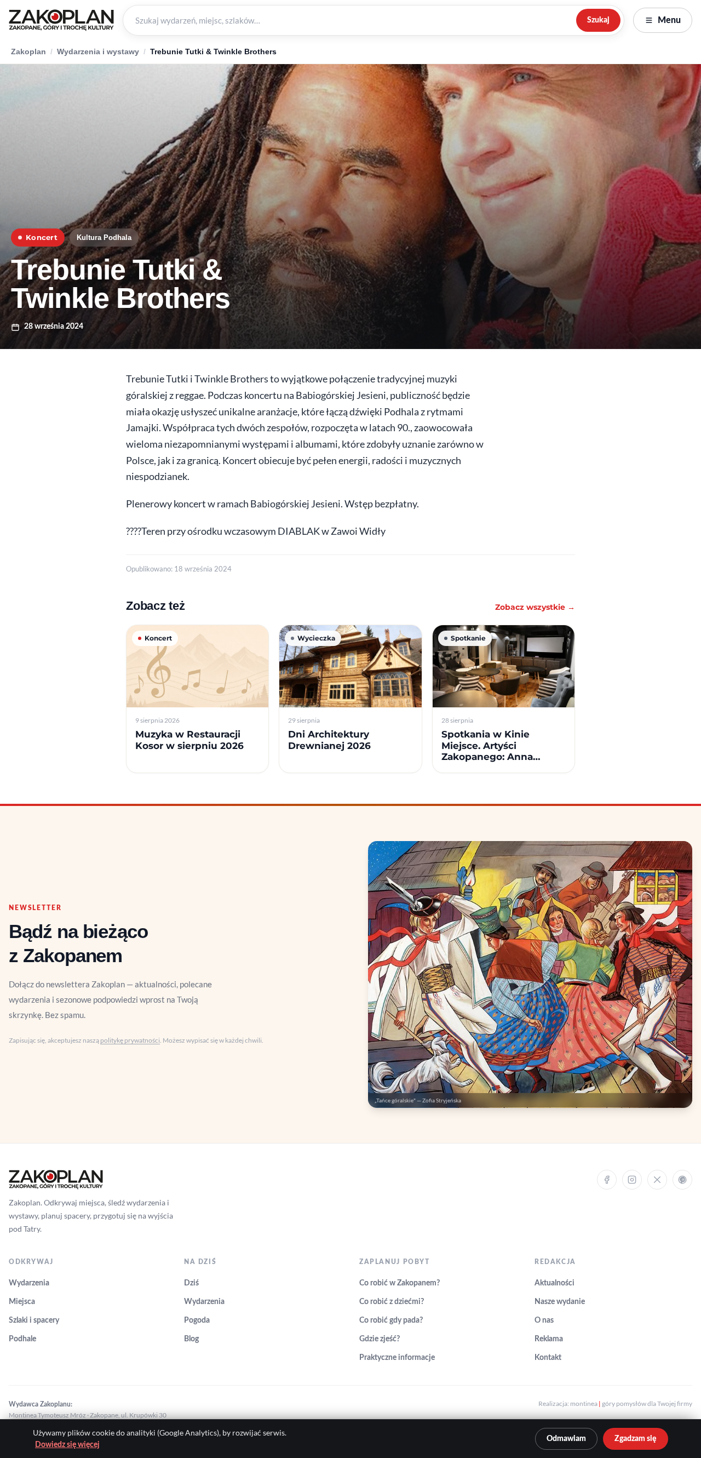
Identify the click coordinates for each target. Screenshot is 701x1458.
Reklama (549, 1339)
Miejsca (22, 1302)
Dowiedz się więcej (67, 1445)
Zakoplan (28, 52)
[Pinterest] (682, 1180)
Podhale (22, 1339)
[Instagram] (632, 1180)
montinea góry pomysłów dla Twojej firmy (631, 1403)
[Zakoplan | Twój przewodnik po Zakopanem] (61, 20)
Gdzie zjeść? (379, 1339)
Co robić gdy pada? (391, 1320)
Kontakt (548, 1358)
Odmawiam (566, 1439)
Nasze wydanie (560, 1302)
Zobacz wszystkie (535, 607)
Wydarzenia (29, 1283)
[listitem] (197, 699)
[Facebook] (607, 1180)
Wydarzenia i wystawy (98, 52)
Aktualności (554, 1283)
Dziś (191, 1283)
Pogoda (197, 1320)
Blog (191, 1339)
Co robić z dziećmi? (391, 1302)
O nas (544, 1320)
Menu (669, 20)
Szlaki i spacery (34, 1320)
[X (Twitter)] (657, 1180)
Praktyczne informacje (397, 1358)
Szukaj (598, 20)
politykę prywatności (130, 1040)
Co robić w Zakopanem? (399, 1283)
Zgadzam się (635, 1439)
